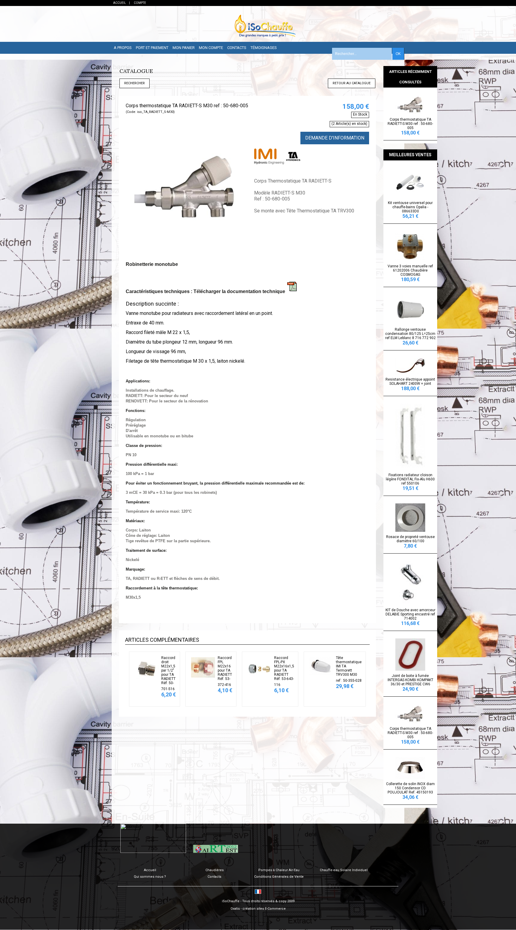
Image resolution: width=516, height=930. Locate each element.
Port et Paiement (152, 47)
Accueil (150, 870)
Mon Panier (184, 47)
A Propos (123, 47)
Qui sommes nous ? (150, 877)
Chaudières (214, 870)
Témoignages (264, 47)
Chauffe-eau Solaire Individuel (344, 870)
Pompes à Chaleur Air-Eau (279, 870)
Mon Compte (211, 47)
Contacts (236, 47)
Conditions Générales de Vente (279, 877)
